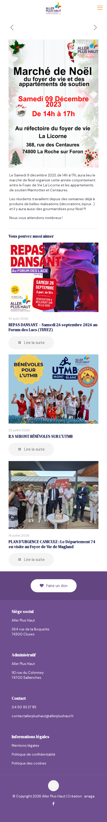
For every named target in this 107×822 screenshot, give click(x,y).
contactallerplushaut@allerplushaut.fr (43, 716)
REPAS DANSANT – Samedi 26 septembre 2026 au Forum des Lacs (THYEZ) (53, 327)
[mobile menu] (100, 7)
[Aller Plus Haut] (53, 7)
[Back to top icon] (53, 785)
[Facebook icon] (54, 803)
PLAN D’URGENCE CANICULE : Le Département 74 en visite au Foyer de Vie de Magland (52, 544)
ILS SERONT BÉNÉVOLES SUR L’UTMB (41, 436)
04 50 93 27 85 (24, 707)
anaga (89, 796)
